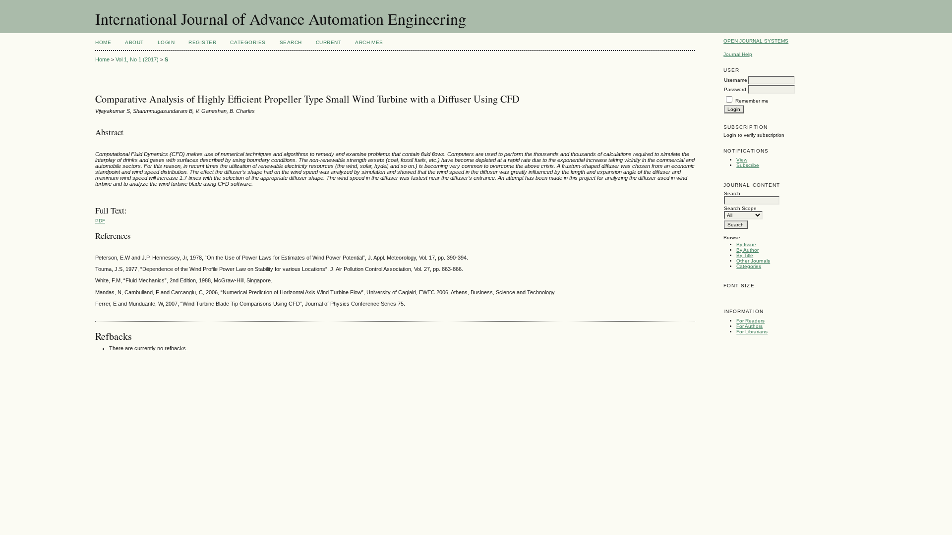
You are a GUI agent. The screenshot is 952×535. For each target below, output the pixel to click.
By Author (747, 250)
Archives (369, 42)
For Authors (749, 326)
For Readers (750, 320)
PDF (100, 220)
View (741, 159)
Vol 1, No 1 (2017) (137, 59)
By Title (744, 255)
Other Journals (753, 261)
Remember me (752, 101)
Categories (748, 266)
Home (103, 42)
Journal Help (737, 54)
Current (329, 42)
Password (735, 89)
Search (291, 42)
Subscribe (747, 165)
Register (202, 42)
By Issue (746, 244)
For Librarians (752, 331)
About (134, 42)
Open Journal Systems (755, 41)
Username (735, 80)
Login (166, 42)
